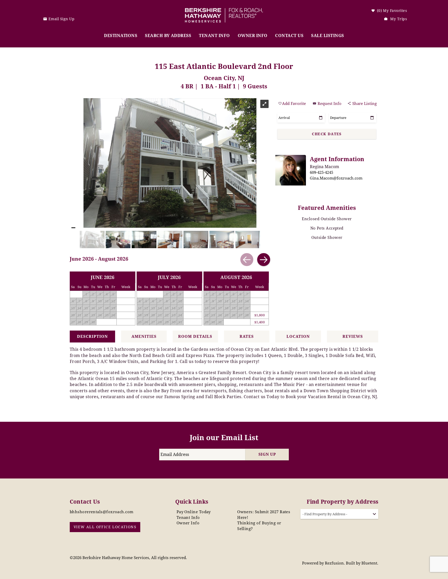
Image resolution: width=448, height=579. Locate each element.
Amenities (144, 336)
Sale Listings (327, 35)
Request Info (329, 103)
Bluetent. (369, 563)
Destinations (120, 35)
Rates (247, 336)
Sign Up (267, 454)
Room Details (195, 336)
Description (92, 336)
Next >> (263, 259)
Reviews (352, 336)
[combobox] (339, 514)
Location (298, 336)
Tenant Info (214, 35)
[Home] (224, 11)
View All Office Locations (105, 526)
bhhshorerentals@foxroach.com (102, 511)
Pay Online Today (194, 511)
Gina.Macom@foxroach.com (336, 178)
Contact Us (289, 35)
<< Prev (246, 259)
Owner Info (253, 35)
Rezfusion (334, 563)
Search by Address (168, 35)
